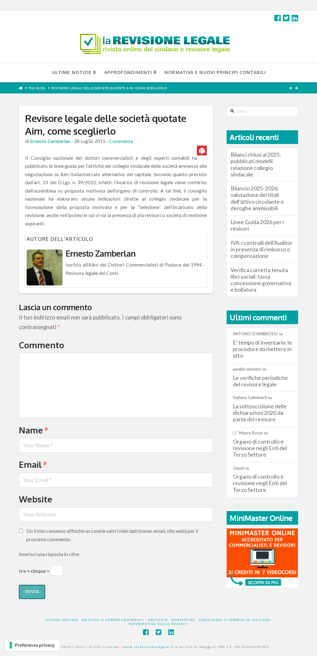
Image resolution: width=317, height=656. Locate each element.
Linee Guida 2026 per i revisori (257, 225)
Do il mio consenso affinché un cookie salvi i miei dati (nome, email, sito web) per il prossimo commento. (112, 535)
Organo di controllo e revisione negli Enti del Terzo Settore (260, 448)
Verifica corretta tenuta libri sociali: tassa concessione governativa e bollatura (261, 280)
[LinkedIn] (295, 18)
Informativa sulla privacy (158, 624)
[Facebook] (277, 18)
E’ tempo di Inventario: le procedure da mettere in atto (262, 349)
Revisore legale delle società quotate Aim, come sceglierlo (109, 88)
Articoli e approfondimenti (113, 620)
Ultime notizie (62, 620)
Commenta (121, 141)
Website (35, 499)
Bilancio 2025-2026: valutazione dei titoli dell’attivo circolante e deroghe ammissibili (257, 198)
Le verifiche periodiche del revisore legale (260, 381)
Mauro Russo (251, 432)
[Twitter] (286, 18)
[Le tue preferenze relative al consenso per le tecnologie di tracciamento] (32, 645)
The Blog (37, 88)
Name (33, 430)
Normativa (183, 620)
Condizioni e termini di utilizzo (235, 620)
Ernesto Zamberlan (50, 141)
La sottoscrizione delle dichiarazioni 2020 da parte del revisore (260, 413)
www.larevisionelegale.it (149, 647)
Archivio (158, 620)
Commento (41, 345)
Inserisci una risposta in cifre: (49, 554)
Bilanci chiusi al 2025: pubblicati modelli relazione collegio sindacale (256, 164)
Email (33, 464)
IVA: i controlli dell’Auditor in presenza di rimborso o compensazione (262, 249)
